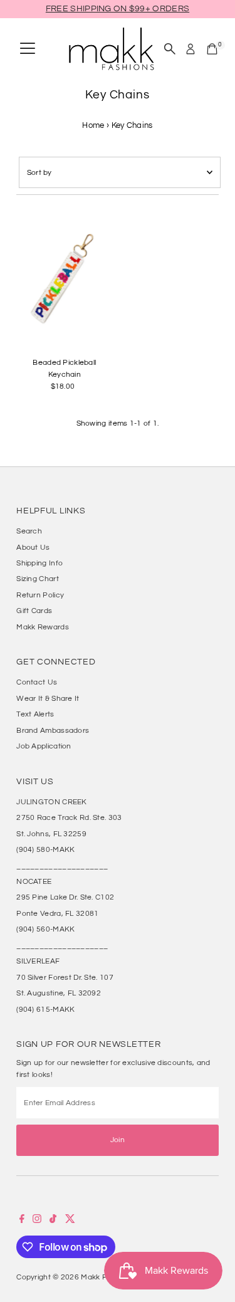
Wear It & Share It (47, 698)
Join (117, 1139)
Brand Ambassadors (52, 730)
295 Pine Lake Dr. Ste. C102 (65, 897)
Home (93, 125)
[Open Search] (169, 49)
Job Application (43, 746)
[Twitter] (70, 1220)
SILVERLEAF (38, 961)
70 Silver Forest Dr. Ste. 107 (64, 977)
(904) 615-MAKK (45, 1009)
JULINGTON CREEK (51, 802)
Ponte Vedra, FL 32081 (57, 913)
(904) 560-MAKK (45, 929)
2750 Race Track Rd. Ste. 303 (69, 817)
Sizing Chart (37, 578)
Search (29, 531)
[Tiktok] (53, 1220)
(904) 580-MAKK (45, 849)
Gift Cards (34, 610)
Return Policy (40, 595)
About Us (33, 547)
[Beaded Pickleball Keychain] (64, 279)
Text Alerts (35, 714)
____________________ (62, 865)
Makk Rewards (42, 627)
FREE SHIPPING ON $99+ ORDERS (117, 8)
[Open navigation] (27, 49)
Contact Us (36, 682)
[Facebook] (22, 1220)
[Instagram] (36, 1220)
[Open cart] (212, 49)
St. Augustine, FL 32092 (58, 993)
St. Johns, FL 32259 (51, 833)
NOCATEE (33, 881)
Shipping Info (39, 563)
